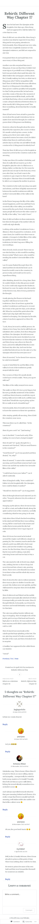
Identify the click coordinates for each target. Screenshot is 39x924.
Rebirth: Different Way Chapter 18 (28, 681)
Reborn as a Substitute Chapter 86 (10, 681)
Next (16, 659)
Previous (6, 659)
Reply (5, 724)
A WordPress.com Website (19, 918)
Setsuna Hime (19, 764)
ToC (12, 659)
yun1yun (28, 667)
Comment (28, 910)
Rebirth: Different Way (19, 670)
